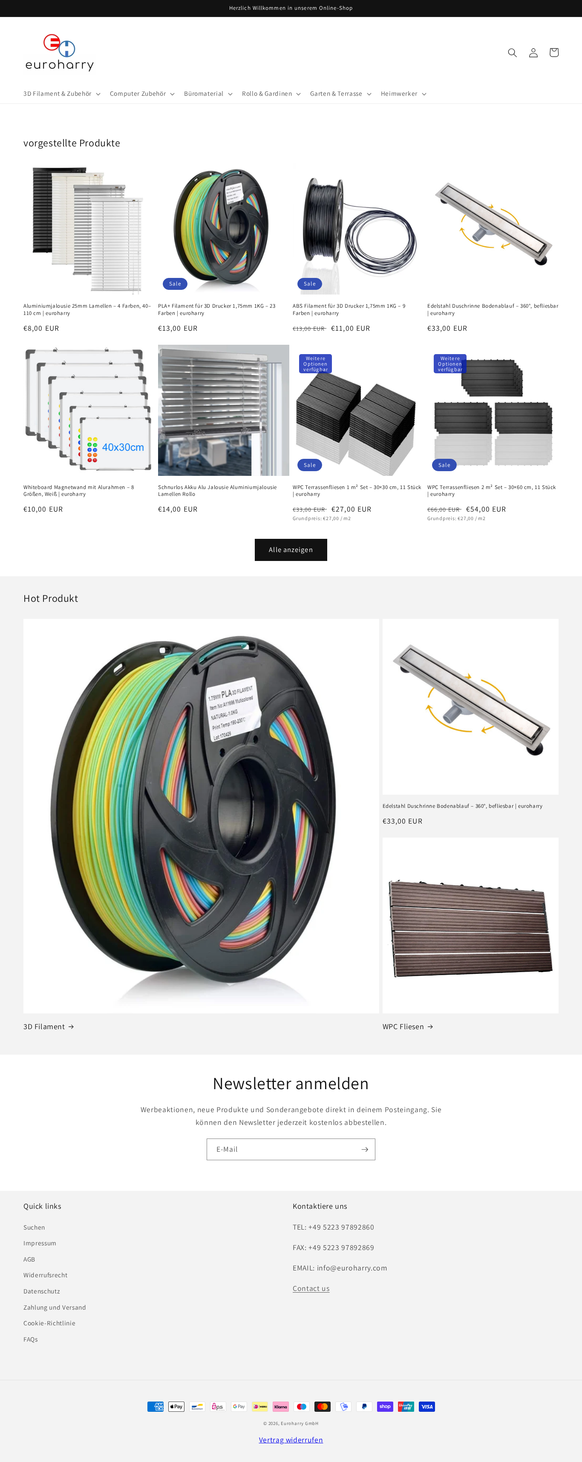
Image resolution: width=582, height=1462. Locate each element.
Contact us (311, 1288)
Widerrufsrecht (45, 1274)
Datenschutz (41, 1291)
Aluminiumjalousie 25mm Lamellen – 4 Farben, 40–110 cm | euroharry (87, 310)
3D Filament (44, 1026)
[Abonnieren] (364, 1150)
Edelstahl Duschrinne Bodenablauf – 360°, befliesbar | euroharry (493, 310)
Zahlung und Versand (54, 1307)
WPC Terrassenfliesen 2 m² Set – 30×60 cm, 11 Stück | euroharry (491, 491)
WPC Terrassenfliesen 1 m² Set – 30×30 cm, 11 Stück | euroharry (357, 491)
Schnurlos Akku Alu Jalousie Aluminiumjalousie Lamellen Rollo (217, 491)
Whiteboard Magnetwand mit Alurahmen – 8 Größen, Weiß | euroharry (78, 491)
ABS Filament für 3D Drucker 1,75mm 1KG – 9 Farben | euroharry (349, 310)
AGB (29, 1259)
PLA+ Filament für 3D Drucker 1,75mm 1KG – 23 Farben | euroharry (216, 310)
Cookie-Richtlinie (49, 1323)
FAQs (30, 1339)
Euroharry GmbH (300, 1423)
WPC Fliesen (403, 1026)
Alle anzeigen (291, 549)
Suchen (34, 1227)
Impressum (40, 1243)
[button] (61, 93)
